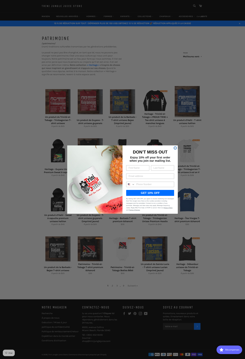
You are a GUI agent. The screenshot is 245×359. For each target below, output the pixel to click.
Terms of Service (134, 210)
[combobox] (130, 184)
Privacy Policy (168, 207)
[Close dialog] (175, 148)
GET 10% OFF (150, 192)
